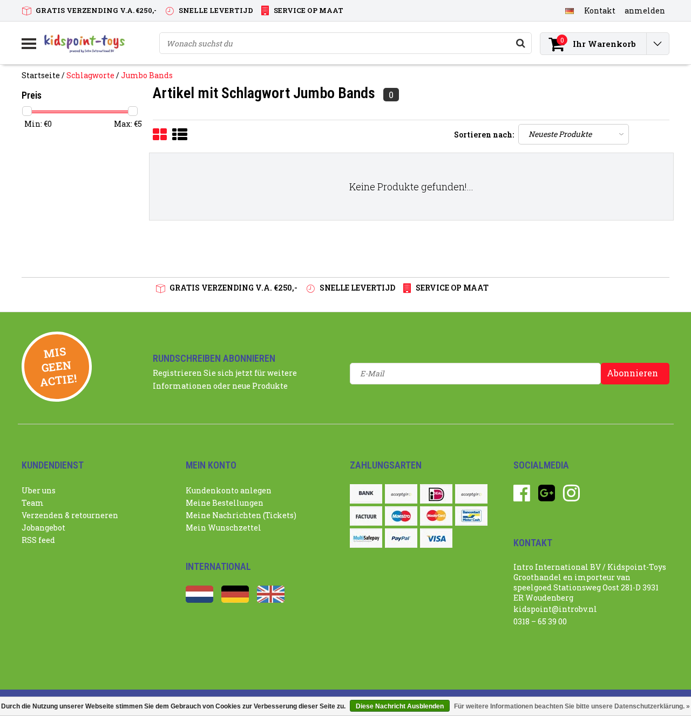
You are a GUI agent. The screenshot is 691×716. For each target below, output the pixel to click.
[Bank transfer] (366, 494)
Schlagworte (90, 75)
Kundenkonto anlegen (229, 490)
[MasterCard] (436, 516)
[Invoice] (366, 516)
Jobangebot (43, 527)
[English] (270, 600)
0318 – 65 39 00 (540, 621)
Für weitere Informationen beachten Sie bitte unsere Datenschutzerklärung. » (572, 706)
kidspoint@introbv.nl (555, 609)
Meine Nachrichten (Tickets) (241, 515)
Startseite (41, 75)
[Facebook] (521, 497)
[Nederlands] (199, 600)
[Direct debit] (401, 494)
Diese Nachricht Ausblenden (400, 706)
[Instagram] (571, 497)
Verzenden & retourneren (70, 515)
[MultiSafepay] (366, 538)
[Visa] (436, 538)
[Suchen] (520, 43)
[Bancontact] (471, 516)
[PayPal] (401, 538)
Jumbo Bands (147, 75)
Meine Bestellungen (224, 503)
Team (33, 503)
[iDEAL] (436, 494)
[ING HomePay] (471, 494)
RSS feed (38, 540)
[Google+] (546, 497)
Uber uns (39, 490)
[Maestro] (401, 516)
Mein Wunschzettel (223, 527)
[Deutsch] (569, 10)
